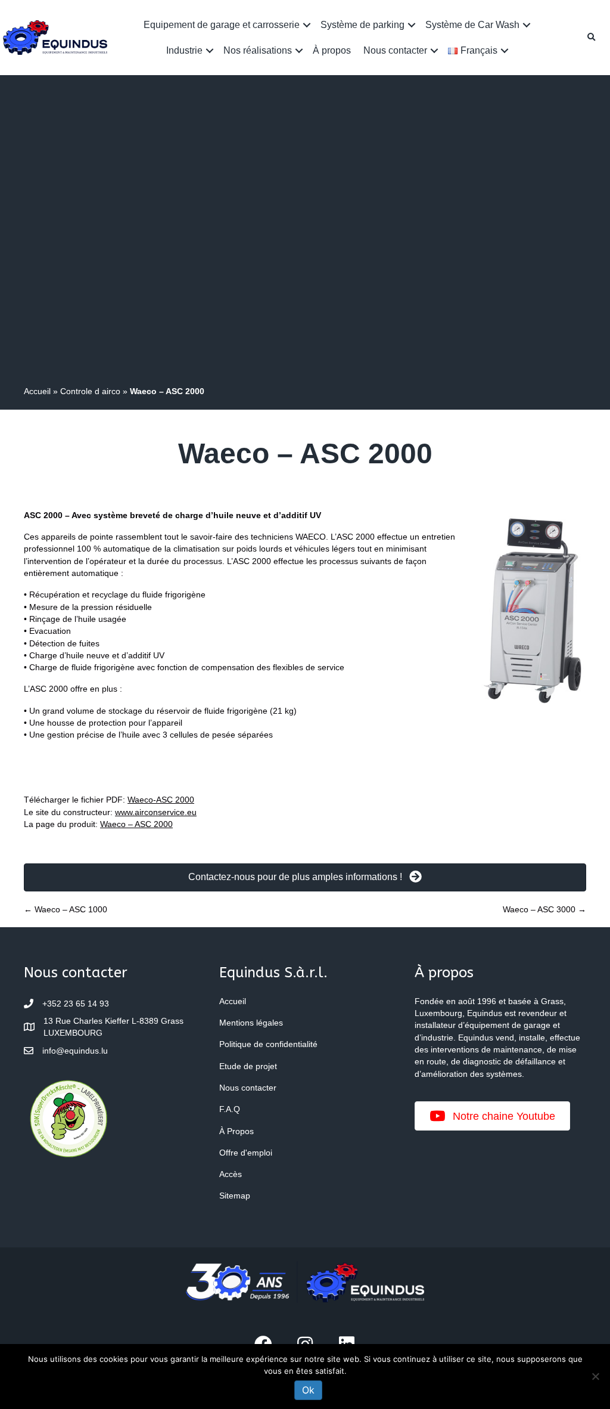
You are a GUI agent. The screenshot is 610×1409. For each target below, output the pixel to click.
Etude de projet (248, 1066)
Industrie (184, 50)
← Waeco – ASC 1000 (65, 909)
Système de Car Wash (472, 25)
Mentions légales (251, 1022)
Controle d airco (90, 391)
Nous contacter (395, 50)
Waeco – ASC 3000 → (544, 909)
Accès (230, 1174)
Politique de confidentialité (268, 1044)
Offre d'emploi (245, 1152)
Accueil (37, 391)
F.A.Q (229, 1109)
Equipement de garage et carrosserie (222, 25)
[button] (307, 25)
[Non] (595, 1376)
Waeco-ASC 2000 (160, 799)
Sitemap (234, 1195)
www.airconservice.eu (156, 812)
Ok (308, 1390)
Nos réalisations (257, 50)
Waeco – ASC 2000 (136, 824)
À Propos (236, 1131)
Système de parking (362, 25)
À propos (332, 50)
